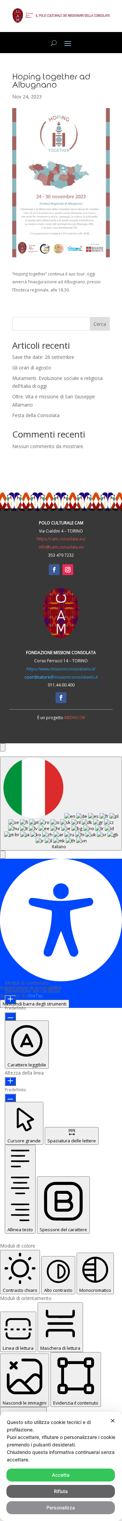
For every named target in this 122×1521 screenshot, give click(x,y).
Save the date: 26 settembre (43, 357)
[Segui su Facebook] (54, 569)
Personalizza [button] (60, 1507)
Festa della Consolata (36, 415)
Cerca (100, 324)
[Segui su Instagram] (67, 569)
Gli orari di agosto (31, 367)
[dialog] (61, 1466)
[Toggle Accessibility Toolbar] (2, 747)
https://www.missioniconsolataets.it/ (61, 669)
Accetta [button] (60, 1475)
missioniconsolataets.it (61, 677)
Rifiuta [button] (61, 1491)
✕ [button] (112, 1420)
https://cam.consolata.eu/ (61, 539)
